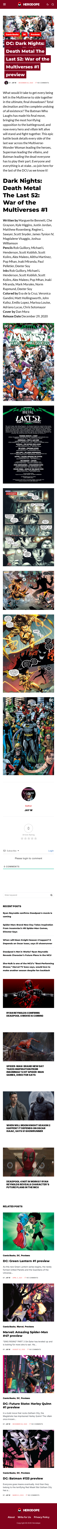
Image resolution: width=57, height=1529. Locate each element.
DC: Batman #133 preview (23, 1478)
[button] (4, 4)
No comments (43, 83)
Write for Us (24, 1517)
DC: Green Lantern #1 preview (26, 1261)
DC (24, 34)
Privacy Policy (41, 1517)
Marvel (20, 1326)
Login (51, 850)
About (11, 1517)
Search (51, 895)
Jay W (28, 810)
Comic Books (12, 34)
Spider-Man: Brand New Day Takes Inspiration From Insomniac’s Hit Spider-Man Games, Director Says (28, 928)
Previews (35, 34)
